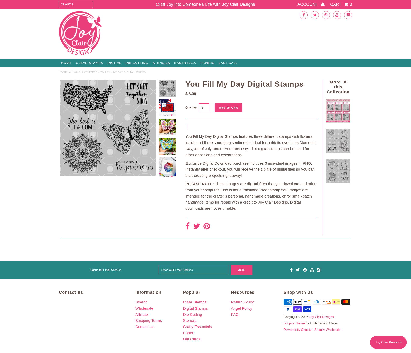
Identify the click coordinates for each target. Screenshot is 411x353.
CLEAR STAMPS (89, 62)
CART (341, 4)
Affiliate (141, 314)
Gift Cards (191, 339)
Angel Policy (241, 308)
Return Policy (242, 302)
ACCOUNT (308, 4)
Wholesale (144, 308)
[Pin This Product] (206, 226)
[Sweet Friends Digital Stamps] (338, 182)
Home (66, 62)
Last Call (228, 62)
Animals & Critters (83, 72)
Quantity (191, 107)
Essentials (185, 62)
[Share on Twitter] (196, 226)
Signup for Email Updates (105, 269)
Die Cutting (136, 62)
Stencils (161, 62)
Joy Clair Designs (321, 317)
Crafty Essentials (197, 327)
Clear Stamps (194, 302)
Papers (207, 62)
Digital (114, 62)
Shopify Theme (294, 323)
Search (141, 302)
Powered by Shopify (298, 329)
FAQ (235, 314)
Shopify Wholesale (327, 329)
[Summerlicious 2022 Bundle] (338, 121)
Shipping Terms (148, 320)
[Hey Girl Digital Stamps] (338, 151)
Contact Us (144, 327)
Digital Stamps (195, 308)
